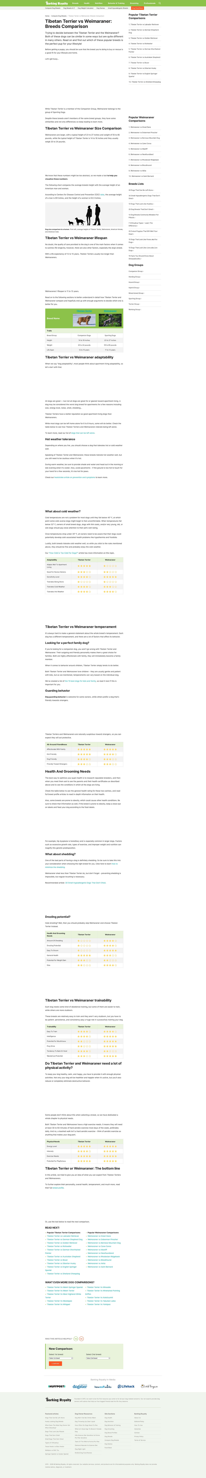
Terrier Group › (134, 304)
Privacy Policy (138, 1436)
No (81, 1339)
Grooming (134, 3)
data (102, 195)
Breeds (75, 3)
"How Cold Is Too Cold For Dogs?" (63, 553)
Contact (137, 1433)
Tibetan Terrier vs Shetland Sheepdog (63, 1274)
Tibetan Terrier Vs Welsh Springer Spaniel (65, 1287)
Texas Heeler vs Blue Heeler (54, 1446)
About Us (137, 1418)
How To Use (138, 1425)
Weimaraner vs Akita (96, 1263)
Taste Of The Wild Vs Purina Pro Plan (87, 1441)
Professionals (149, 3)
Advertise (137, 1429)
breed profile (58, 1188)
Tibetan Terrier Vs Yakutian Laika (101, 1301)
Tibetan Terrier (84, 311)
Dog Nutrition (109, 1421)
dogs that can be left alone (83, 433)
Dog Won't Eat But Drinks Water (85, 1418)
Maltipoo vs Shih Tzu (52, 1450)
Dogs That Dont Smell (52, 1435)
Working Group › (135, 309)
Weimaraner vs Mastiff (97, 1250)
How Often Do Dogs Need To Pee (86, 1425)
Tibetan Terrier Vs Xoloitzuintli (100, 1297)
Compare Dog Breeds (52, 8)
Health (86, 3)
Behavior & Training (116, 3)
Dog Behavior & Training (112, 1425)
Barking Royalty (56, 3)
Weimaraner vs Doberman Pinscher (103, 1239)
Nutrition (98, 3)
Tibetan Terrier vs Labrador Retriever (63, 1236)
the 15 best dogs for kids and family (80, 681)
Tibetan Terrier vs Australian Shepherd (63, 1257)
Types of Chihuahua (51, 1443)
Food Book (108, 1447)
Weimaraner (110, 311)
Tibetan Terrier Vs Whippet (58, 1304)
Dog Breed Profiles (111, 1433)
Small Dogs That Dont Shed (54, 1439)
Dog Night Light (80, 1449)
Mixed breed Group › (136, 293)
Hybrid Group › (134, 288)
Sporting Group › (135, 299)
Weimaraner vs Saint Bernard (100, 1267)
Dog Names (101, 8)
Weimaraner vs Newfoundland (101, 1253)
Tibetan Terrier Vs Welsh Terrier (60, 1291)
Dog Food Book (137, 8)
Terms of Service (140, 1440)
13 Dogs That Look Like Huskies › (141, 204)
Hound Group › (134, 282)
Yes (76, 1339)
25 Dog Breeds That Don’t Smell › (141, 209)
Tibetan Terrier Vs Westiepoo (59, 1301)
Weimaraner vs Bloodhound (99, 1260)
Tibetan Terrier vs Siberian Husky (61, 1263)
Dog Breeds (108, 1436)
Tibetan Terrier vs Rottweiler (59, 1246)
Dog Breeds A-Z (69, 8)
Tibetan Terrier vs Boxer (57, 1260)
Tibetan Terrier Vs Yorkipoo (98, 1304)
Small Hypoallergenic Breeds (118, 8)
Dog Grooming (109, 1429)
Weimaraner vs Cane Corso (99, 1246)
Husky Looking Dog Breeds (54, 1421)
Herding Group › (135, 277)
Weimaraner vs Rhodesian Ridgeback (104, 1257)
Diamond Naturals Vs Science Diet (86, 1445)
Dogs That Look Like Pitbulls (54, 1431)
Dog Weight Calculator (85, 8)
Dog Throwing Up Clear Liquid (85, 1421)
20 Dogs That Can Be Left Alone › (141, 190)
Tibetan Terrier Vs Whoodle (99, 1287)
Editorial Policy (139, 1421)
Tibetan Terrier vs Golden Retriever (62, 1243)
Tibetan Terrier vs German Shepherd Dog (65, 1239)
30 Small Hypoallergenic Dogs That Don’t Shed (85, 883)
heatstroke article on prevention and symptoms (74, 477)
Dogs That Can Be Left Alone (55, 1418)
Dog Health (108, 1418)
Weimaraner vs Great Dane (99, 1236)
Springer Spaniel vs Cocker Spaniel (56, 1454)
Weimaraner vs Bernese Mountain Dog (104, 1243)
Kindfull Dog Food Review (83, 1453)
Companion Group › (136, 271)
